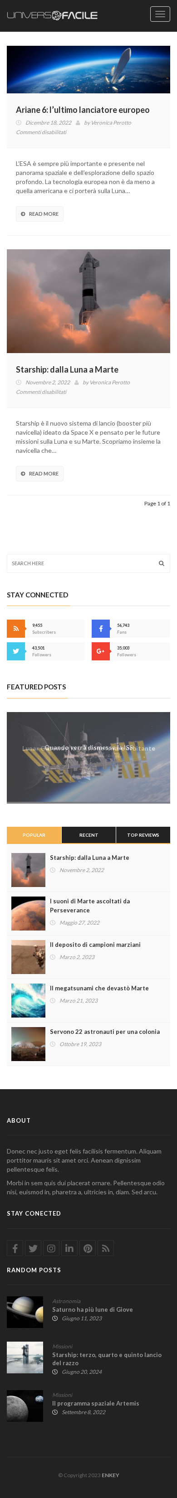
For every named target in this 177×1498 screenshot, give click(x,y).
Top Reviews (143, 835)
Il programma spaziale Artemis (95, 1403)
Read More (44, 214)
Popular (34, 835)
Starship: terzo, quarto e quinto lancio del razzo (107, 1359)
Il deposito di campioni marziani (95, 944)
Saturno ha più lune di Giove (92, 1309)
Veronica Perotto (111, 122)
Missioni (62, 1346)
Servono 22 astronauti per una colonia (105, 1031)
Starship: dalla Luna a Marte (67, 369)
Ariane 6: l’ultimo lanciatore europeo (83, 110)
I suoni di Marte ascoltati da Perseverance (90, 905)
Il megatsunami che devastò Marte (99, 988)
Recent (88, 835)
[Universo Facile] (52, 16)
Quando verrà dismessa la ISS (88, 747)
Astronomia (66, 1301)
